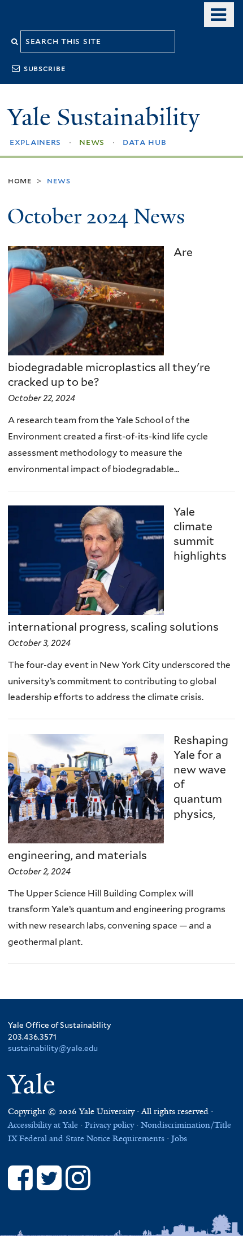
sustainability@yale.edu (53, 1048)
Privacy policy (109, 1125)
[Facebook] (20, 1177)
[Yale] (33, 1086)
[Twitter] (49, 1177)
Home (20, 180)
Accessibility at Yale (43, 1125)
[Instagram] (78, 1177)
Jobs (179, 1138)
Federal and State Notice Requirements (91, 1138)
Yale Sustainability (103, 117)
